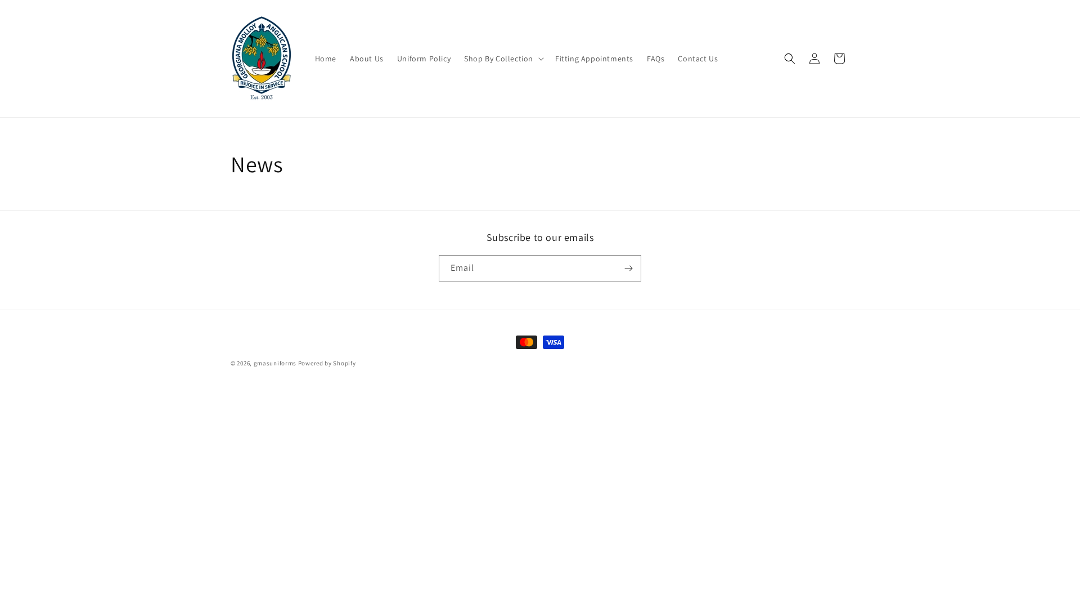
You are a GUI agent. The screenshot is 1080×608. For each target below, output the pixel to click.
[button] (502, 58)
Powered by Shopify (327, 363)
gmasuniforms (275, 363)
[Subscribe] (628, 268)
